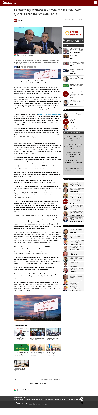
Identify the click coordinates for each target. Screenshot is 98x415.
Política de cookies (76, 399)
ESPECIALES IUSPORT (19, 399)
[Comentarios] (28, 67)
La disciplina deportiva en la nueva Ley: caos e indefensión (76, 114)
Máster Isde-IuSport (48, 399)
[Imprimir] (22, 67)
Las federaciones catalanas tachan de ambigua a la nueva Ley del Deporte (37, 338)
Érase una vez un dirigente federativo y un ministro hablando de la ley (20, 370)
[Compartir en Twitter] (18, 67)
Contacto (67, 399)
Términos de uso (37, 403)
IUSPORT (20, 20)
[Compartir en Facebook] (15, 67)
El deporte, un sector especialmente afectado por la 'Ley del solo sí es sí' (53, 354)
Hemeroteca (34, 399)
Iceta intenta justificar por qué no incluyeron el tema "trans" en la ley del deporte (21, 338)
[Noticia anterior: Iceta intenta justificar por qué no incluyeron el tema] (31, 67)
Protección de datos (46, 403)
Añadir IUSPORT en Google (25, 55)
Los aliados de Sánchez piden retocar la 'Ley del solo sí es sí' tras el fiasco (37, 354)
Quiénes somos (59, 399)
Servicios (27, 399)
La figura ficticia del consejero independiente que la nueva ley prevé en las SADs (53, 338)
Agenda (40, 399)
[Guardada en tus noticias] (25, 67)
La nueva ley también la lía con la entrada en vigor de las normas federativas (21, 354)
